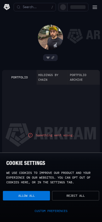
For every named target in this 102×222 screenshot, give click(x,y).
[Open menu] (94, 7)
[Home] (7, 7)
